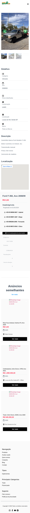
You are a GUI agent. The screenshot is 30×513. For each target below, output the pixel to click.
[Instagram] (10, 510)
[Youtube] (15, 510)
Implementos (6, 474)
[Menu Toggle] (28, 4)
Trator (4, 483)
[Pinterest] (18, 510)
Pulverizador (6, 485)
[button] (4, 31)
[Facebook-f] (12, 510)
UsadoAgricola (8, 205)
